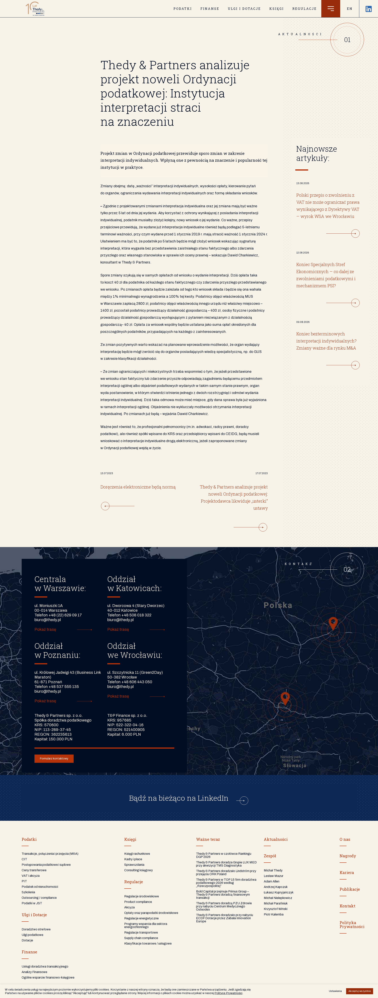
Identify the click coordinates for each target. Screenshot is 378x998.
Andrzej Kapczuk (276, 887)
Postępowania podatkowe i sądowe (46, 864)
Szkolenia (28, 892)
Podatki (182, 8)
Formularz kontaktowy (54, 758)
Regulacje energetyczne (141, 918)
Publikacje (350, 889)
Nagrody (348, 855)
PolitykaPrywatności (352, 924)
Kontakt (347, 905)
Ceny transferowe (34, 870)
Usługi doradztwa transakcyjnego (45, 966)
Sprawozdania (134, 864)
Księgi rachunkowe (137, 853)
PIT (24, 881)
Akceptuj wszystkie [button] (359, 991)
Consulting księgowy (138, 870)
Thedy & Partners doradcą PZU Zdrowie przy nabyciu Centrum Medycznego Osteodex (224, 906)
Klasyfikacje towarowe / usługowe (148, 943)
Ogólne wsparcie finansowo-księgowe (48, 977)
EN (350, 8)
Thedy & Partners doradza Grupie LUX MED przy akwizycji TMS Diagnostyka (226, 864)
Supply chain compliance (141, 938)
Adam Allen (271, 881)
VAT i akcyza (31, 875)
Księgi (276, 8)
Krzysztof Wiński (275, 909)
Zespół (270, 855)
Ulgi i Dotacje (34, 914)
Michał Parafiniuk (276, 903)
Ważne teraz (208, 839)
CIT (24, 859)
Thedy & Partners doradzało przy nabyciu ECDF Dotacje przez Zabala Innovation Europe (224, 918)
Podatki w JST (32, 903)
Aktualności (276, 839)
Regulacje (304, 8)
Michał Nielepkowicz (278, 898)
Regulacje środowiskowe (141, 896)
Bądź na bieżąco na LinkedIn (179, 798)
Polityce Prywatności (228, 993)
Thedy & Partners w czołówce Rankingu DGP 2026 (223, 855)
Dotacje (27, 940)
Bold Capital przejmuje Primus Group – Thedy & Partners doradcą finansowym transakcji (223, 894)
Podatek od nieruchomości (40, 886)
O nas (345, 839)
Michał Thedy (273, 870)
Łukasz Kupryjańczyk (279, 892)
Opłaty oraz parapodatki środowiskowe (151, 912)
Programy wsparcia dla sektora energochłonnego (145, 925)
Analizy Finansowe (34, 972)
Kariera (347, 872)
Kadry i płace (133, 859)
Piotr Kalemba (274, 914)
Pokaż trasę (45, 629)
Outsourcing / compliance (39, 897)
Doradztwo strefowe (36, 929)
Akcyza (129, 907)
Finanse (209, 8)
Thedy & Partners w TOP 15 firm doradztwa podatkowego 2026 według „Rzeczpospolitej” (226, 883)
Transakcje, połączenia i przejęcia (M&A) (50, 853)
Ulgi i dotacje (244, 8)
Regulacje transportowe (141, 932)
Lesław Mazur (273, 876)
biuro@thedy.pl (47, 620)
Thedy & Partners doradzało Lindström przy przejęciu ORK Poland (226, 872)
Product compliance (138, 901)
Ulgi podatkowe (32, 934)
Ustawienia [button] (335, 991)
